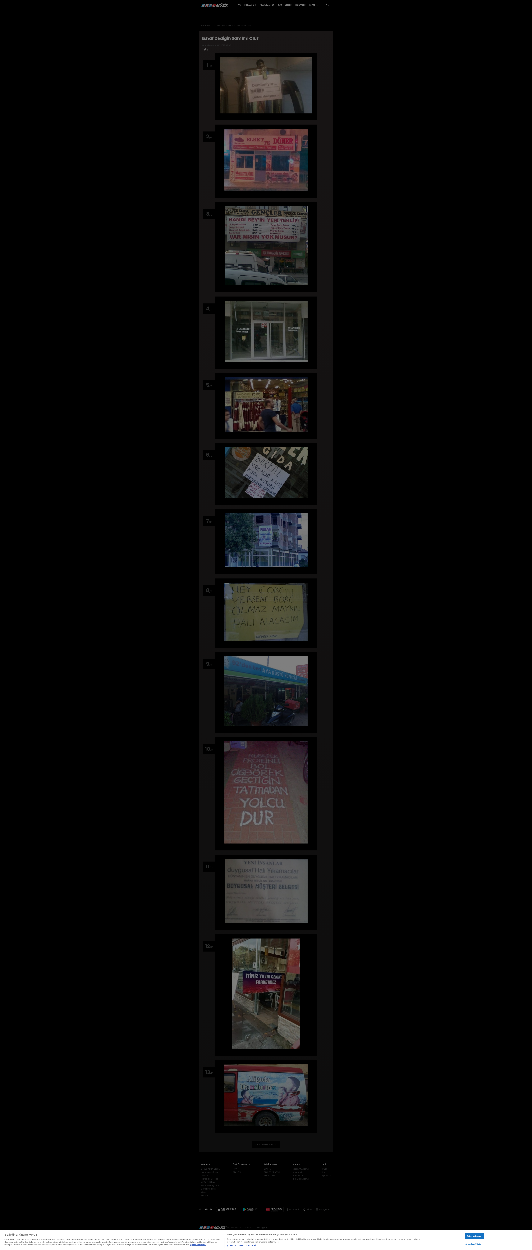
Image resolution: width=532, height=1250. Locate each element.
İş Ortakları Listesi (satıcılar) (241, 1245)
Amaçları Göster (474, 1244)
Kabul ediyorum (474, 1236)
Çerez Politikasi (198, 1244)
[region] (266, 1240)
